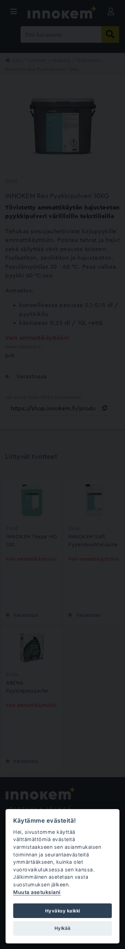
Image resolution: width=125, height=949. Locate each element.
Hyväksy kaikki (62, 911)
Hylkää (63, 928)
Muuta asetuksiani (37, 892)
